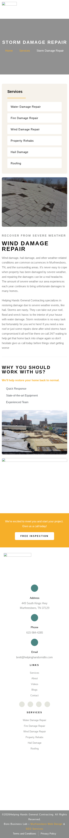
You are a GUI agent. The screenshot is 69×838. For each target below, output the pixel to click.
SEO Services (34, 828)
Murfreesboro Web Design (46, 824)
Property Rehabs (22, 140)
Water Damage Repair (26, 106)
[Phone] (34, 617)
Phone (34, 627)
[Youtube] (30, 704)
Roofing (16, 163)
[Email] (34, 642)
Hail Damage (19, 152)
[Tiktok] (39, 704)
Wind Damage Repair (25, 129)
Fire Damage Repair (24, 118)
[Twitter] (47, 704)
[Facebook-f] (22, 704)
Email (34, 651)
